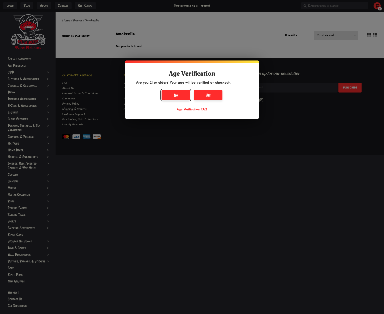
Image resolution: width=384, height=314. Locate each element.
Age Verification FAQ (192, 109)
